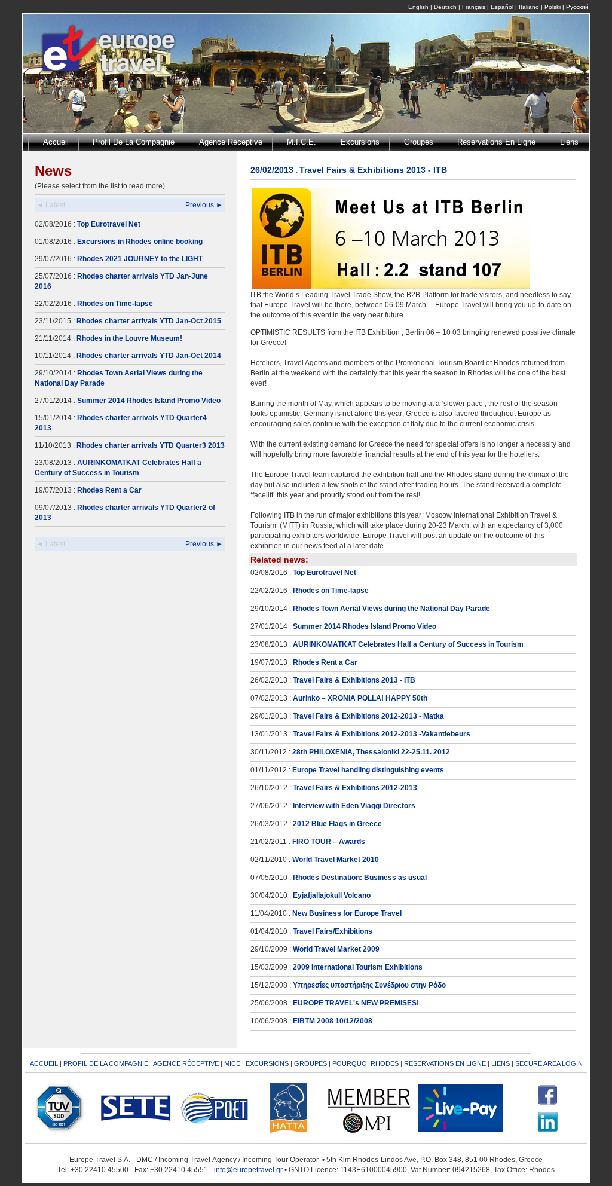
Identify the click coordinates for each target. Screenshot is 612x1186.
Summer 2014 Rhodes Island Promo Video (149, 400)
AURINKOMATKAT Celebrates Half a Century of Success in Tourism (408, 644)
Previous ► (204, 205)
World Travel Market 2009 (336, 949)
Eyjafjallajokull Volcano (332, 895)
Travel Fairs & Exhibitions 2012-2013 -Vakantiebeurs (381, 734)
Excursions (360, 141)
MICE (232, 1063)
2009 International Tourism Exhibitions (358, 967)
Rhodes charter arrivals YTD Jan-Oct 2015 (148, 321)
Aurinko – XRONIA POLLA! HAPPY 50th (360, 698)
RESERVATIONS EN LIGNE (445, 1063)
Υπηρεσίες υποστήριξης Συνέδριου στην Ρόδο (369, 985)
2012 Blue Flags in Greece (337, 824)
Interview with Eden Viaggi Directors (354, 806)
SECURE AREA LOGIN (549, 1063)
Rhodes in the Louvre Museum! (129, 338)
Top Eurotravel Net (108, 224)
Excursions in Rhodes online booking (140, 241)
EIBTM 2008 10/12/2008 (332, 1021)
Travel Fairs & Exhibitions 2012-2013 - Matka (368, 716)
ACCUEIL (44, 1063)
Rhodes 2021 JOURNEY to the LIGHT (140, 259)
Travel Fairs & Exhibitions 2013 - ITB (354, 680)
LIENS (500, 1063)
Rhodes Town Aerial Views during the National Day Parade (391, 608)
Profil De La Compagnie (134, 141)
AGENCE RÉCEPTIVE (186, 1063)
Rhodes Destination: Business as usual (360, 877)
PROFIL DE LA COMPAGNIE (105, 1063)
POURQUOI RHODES (365, 1063)
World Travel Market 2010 (335, 859)
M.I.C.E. (301, 141)
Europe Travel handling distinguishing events (368, 770)
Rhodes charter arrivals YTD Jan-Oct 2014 (148, 355)
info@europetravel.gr (248, 1170)
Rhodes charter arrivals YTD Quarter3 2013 (150, 445)
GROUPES (310, 1063)
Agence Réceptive (230, 141)
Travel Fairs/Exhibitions (332, 931)
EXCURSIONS (267, 1063)
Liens (569, 141)
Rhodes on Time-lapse (115, 303)
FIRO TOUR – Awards (328, 841)
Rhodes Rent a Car (109, 490)
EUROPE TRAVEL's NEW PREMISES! (356, 1003)
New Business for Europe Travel (347, 913)
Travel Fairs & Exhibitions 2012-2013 (355, 788)
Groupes (418, 141)
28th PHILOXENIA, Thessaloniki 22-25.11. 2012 (371, 752)
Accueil (56, 141)
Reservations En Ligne (496, 141)
